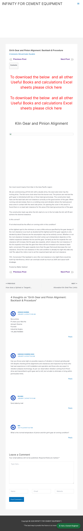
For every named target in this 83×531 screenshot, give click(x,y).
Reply (70, 337)
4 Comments (13, 54)
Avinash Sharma (23, 312)
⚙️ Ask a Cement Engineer (68, 526)
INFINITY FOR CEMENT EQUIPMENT (32, 4)
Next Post (65, 59)
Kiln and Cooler (23, 54)
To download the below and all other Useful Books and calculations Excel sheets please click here (41, 82)
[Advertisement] (41, 22)
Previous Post (19, 59)
